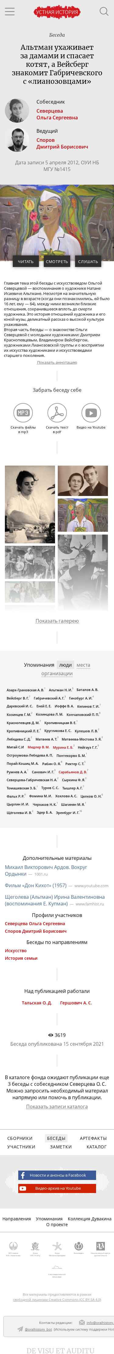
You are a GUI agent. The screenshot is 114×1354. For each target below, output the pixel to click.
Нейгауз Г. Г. (88, 747)
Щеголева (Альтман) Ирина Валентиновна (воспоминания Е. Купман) (55, 900)
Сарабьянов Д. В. (73, 771)
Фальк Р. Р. (15, 796)
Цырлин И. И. (18, 804)
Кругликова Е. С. (57, 730)
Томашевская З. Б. (21, 788)
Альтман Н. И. (60, 690)
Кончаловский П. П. (83, 714)
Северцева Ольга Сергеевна (35, 923)
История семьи (21, 958)
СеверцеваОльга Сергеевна (57, 114)
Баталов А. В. (87, 689)
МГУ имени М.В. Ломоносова (13, 1254)
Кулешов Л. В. (86, 731)
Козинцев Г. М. (19, 714)
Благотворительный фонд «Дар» (57, 1275)
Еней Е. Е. (43, 706)
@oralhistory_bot (38, 1329)
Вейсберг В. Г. (18, 698)
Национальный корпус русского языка (100, 1254)
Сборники (20, 1138)
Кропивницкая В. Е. (60, 722)
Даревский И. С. (20, 706)
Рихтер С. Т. (74, 763)
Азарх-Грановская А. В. (25, 690)
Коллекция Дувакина (90, 1219)
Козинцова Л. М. (49, 714)
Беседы (56, 1138)
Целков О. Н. (91, 796)
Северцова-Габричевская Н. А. (32, 780)
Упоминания (49, 1219)
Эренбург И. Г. (67, 812)
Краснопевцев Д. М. (23, 722)
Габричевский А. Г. (49, 698)
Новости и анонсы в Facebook (58, 1175)
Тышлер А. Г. (72, 788)
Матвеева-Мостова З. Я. (82, 739)
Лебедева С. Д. (19, 739)
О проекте (57, 1224)
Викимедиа (79, 1253)
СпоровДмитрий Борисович (62, 143)
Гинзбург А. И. (80, 698)
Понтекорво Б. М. (71, 755)
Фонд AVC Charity (35, 1254)
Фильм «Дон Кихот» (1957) (36, 885)
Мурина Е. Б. (63, 747)
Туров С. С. (50, 787)
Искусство (16, 950)
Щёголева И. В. (19, 812)
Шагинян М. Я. (73, 804)
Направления (16, 1219)
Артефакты (93, 1138)
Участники (21, 1147)
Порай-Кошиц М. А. (23, 763)
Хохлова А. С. (66, 796)
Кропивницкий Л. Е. (23, 731)
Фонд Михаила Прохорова (57, 1254)
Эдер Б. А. (45, 812)
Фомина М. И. (40, 796)
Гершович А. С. (76, 1003)
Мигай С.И (15, 747)
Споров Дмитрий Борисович (36, 931)
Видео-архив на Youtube (58, 1188)
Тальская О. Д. (37, 1003)
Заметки (61, 1147)
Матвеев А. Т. (46, 739)
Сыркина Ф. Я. (73, 780)
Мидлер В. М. (39, 747)
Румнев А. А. (17, 771)
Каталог (97, 1147)
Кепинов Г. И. (88, 706)
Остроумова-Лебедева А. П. (30, 755)
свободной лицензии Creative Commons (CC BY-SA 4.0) (57, 1299)
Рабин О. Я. (51, 763)
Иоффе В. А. (64, 706)
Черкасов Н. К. (45, 804)
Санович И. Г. (43, 771)
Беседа (57, 35)
